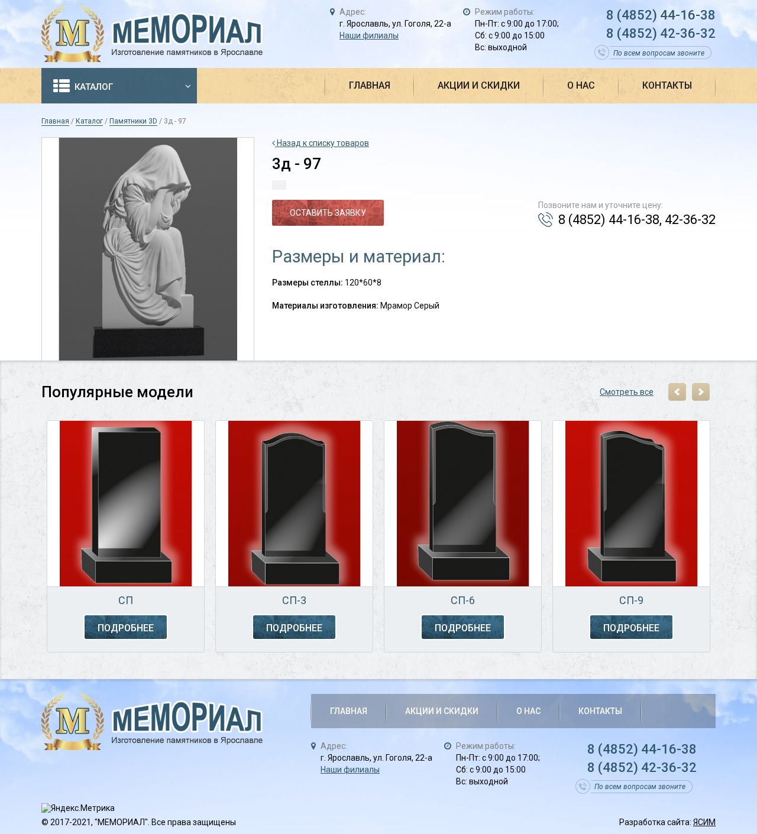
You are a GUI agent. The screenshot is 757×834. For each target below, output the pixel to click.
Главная (369, 85)
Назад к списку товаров (322, 143)
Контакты (667, 85)
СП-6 (463, 600)
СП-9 (631, 600)
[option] (125, 537)
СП (125, 600)
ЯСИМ (704, 822)
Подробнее (126, 628)
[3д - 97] (147, 249)
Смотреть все (627, 392)
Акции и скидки (479, 85)
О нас (581, 85)
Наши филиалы (369, 35)
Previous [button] (677, 392)
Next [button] (701, 392)
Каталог (94, 87)
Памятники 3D (133, 121)
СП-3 (294, 600)
